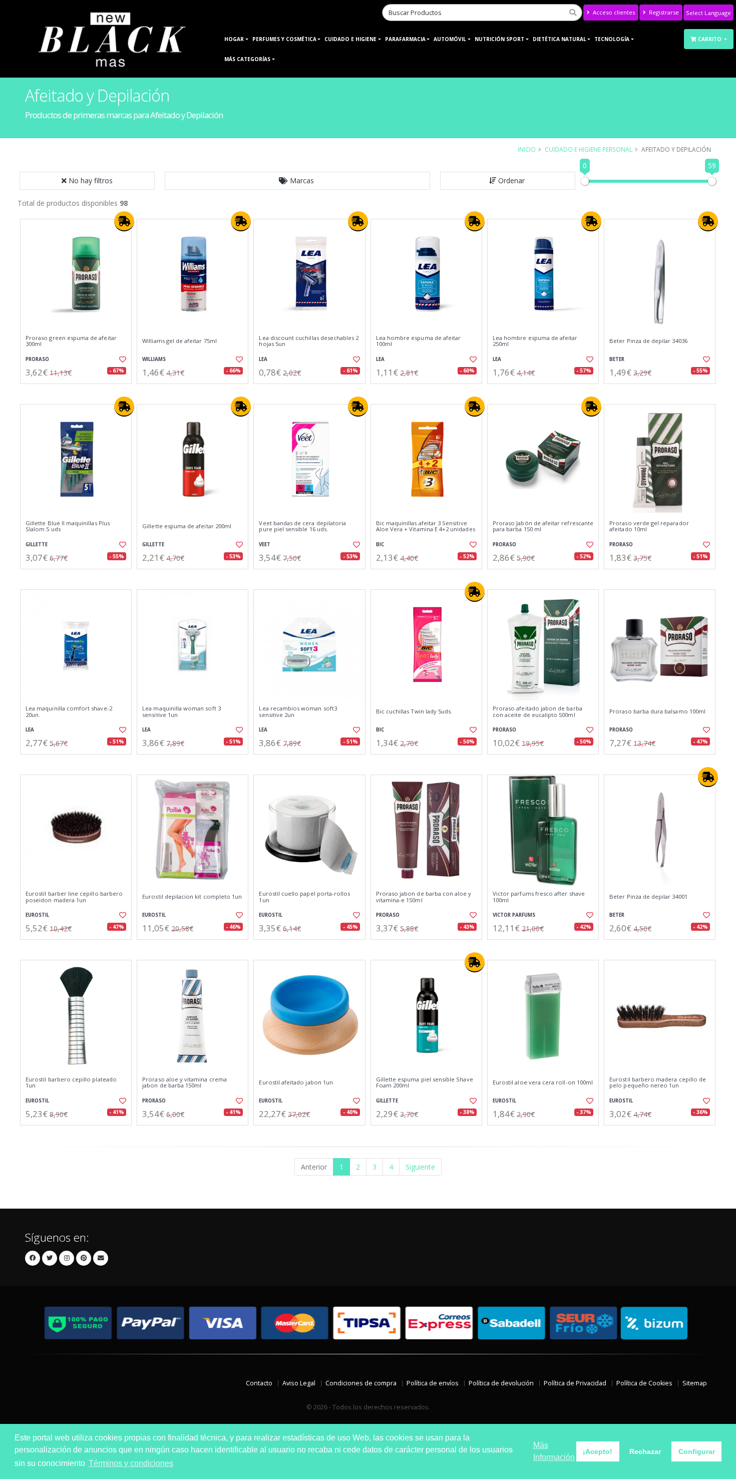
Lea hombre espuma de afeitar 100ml (418, 341)
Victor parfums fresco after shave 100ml (539, 897)
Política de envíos (433, 1383)
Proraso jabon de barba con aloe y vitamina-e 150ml (424, 897)
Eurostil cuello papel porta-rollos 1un (304, 897)
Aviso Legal (298, 1383)
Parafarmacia (405, 39)
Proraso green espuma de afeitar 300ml (71, 341)
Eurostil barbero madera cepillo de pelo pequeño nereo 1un (657, 1082)
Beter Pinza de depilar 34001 (648, 897)
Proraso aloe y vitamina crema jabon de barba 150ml (184, 1082)
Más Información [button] (554, 1451)
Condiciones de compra (361, 1383)
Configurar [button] (696, 1451)
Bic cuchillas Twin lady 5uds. (414, 711)
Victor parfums (514, 915)
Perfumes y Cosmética (284, 39)
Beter (616, 359)
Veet (264, 544)
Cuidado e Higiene (350, 39)
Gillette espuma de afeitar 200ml (186, 526)
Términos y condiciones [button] (131, 1463)
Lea (263, 359)
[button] (297, 181)
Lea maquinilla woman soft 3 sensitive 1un (181, 711)
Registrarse (663, 12)
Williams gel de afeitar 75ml (179, 341)
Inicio (527, 149)
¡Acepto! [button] (597, 1451)
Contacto (259, 1383)
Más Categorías (247, 59)
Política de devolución (501, 1383)
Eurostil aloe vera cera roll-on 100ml (543, 1082)
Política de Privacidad (575, 1383)
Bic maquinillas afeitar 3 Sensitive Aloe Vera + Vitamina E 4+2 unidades (425, 526)
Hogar (234, 39)
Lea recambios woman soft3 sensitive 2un (297, 711)
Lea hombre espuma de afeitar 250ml (535, 341)
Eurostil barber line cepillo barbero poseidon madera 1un (74, 897)
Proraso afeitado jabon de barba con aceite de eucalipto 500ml (537, 711)
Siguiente (420, 1167)
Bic (380, 544)
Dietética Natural (559, 39)
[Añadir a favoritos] (121, 359)
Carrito (710, 39)
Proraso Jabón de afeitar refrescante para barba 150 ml (543, 526)
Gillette (37, 544)
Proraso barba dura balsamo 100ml (657, 711)
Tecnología (611, 39)
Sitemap (694, 1383)
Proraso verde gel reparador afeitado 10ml (649, 526)
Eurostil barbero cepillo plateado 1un (71, 1082)
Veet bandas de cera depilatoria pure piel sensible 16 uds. (302, 526)
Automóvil (450, 39)
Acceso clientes (613, 12)
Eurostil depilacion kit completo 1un (192, 897)
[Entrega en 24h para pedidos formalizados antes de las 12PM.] (124, 221)
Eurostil (37, 915)
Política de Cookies (644, 1383)
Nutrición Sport (499, 39)
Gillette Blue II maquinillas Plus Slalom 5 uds (68, 526)
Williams (154, 359)
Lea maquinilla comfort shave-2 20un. (69, 711)
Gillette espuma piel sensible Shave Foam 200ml (424, 1082)
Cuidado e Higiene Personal (588, 149)
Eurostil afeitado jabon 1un (296, 1082)
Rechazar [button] (645, 1451)
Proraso (37, 359)
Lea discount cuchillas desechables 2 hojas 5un (308, 341)
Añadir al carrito (79, 392)
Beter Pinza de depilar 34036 (648, 341)
